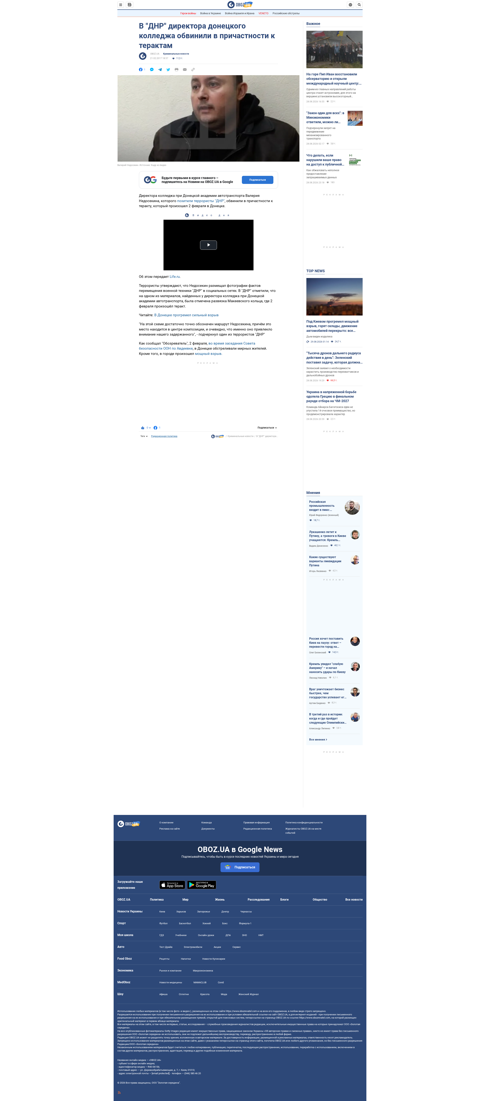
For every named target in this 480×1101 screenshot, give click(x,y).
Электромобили (193, 947)
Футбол (163, 923)
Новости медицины (170, 982)
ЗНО (244, 935)
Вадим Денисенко (318, 546)
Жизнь (220, 899)
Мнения (313, 492)
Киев (162, 911)
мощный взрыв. (208, 354)
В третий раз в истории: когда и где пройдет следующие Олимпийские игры (327, 719)
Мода (224, 994)
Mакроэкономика (203, 970)
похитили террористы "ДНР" (201, 201)
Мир (185, 899)
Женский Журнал (248, 994)
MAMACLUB (200, 982)
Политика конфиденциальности (304, 822)
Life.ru (175, 276)
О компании (166, 822)
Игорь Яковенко (317, 571)
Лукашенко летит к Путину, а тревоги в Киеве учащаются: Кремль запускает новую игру (327, 536)
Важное (313, 23)
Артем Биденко (317, 703)
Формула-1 (245, 923)
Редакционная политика (164, 436)
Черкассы (246, 911)
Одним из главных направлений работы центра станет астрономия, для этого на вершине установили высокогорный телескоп (331, 93)
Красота (204, 994)
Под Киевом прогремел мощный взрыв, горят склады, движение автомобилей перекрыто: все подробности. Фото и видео (332, 326)
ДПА (228, 935)
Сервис (236, 947)
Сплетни (184, 994)
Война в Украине (210, 13)
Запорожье (203, 911)
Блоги (284, 899)
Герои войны (188, 13)
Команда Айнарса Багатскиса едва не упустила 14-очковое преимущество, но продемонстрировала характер (330, 410)
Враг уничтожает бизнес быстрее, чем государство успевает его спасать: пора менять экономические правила (327, 693)
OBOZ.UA (154, 53)
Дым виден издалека (319, 336)
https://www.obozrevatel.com (241, 1011)
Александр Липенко (319, 728)
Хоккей (206, 923)
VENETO (263, 13)
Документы (208, 828)
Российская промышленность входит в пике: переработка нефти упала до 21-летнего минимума (323, 506)
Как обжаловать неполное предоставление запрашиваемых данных (322, 174)
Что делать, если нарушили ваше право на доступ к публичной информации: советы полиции (324, 160)
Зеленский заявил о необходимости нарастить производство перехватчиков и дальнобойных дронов (332, 372)
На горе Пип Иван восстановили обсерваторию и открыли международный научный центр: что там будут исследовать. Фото (332, 79)
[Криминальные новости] (217, 437)
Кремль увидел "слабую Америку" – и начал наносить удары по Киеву (327, 668)
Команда (206, 822)
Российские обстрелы (286, 13)
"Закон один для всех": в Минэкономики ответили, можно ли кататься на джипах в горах (325, 117)
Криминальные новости (176, 53)
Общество (320, 899)
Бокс (225, 923)
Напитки (186, 958)
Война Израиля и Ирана (239, 13)
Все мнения (317, 739)
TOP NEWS (315, 271)
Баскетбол (185, 923)
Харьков (181, 911)
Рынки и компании (170, 970)
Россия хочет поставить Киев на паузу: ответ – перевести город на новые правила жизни (326, 643)
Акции (217, 947)
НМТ (261, 935)
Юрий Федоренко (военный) (324, 515)
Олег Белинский (317, 652)
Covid (221, 982)
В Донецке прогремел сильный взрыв (186, 315)
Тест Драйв (165, 947)
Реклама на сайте (169, 828)
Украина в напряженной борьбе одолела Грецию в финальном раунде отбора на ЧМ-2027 (331, 396)
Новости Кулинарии (213, 958)
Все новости (354, 899)
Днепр (225, 911)
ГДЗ (161, 935)
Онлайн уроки (206, 935)
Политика (157, 899)
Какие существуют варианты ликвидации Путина (325, 561)
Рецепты (164, 958)
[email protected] (160, 1073)
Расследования (259, 899)
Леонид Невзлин (318, 678)
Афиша (163, 994)
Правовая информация (256, 822)
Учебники (181, 935)
